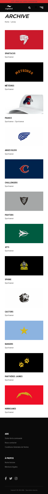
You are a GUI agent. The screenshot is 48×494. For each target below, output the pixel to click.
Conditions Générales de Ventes (17, 447)
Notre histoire (10, 462)
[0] (36, 7)
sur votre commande (24, 2)
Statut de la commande (13, 438)
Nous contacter (11, 443)
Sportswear (9, 57)
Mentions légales (11, 467)
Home (7, 22)
